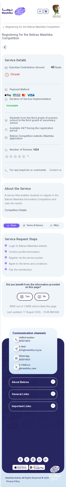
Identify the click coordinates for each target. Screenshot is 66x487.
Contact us (55, 170)
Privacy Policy (13, 481)
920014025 (24, 359)
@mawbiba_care (27, 368)
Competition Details (16, 210)
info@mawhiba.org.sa (30, 350)
